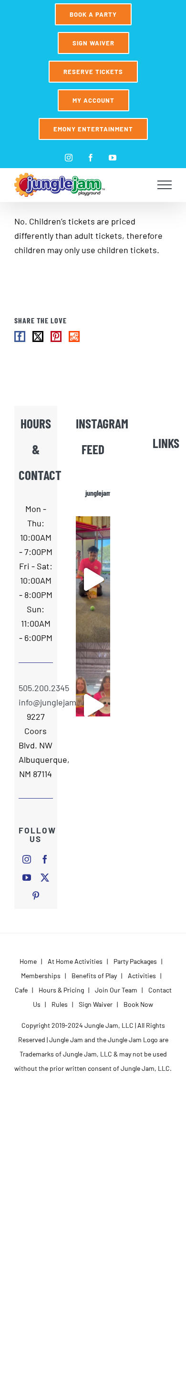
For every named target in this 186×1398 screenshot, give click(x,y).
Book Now (138, 1004)
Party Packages (135, 961)
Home (28, 961)
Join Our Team (116, 990)
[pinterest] (35, 895)
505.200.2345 (36, 688)
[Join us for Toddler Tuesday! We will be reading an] (93, 705)
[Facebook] (19, 336)
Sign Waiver (96, 1004)
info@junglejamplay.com (36, 702)
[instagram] (26, 859)
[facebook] (45, 859)
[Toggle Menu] (165, 185)
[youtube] (26, 877)
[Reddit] (74, 336)
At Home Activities (75, 961)
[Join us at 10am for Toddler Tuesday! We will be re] (93, 579)
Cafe (21, 990)
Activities (142, 975)
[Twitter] (37, 336)
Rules (60, 1004)
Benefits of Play (94, 975)
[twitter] (45, 877)
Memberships (41, 975)
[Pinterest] (56, 336)
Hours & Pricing (61, 990)
